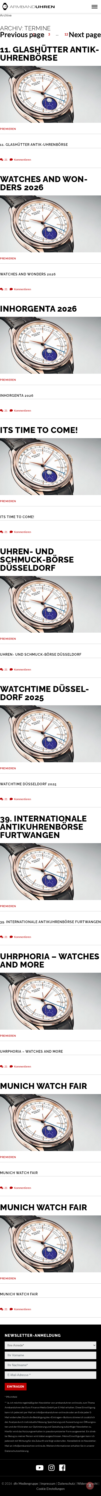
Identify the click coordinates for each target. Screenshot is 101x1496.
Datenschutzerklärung (16, 1450)
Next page (85, 34)
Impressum (47, 1483)
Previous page (22, 34)
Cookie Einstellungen (50, 1489)
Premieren (8, 129)
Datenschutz (66, 1483)
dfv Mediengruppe (26, 1483)
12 (67, 34)
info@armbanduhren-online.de (52, 1412)
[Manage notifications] (90, 1485)
